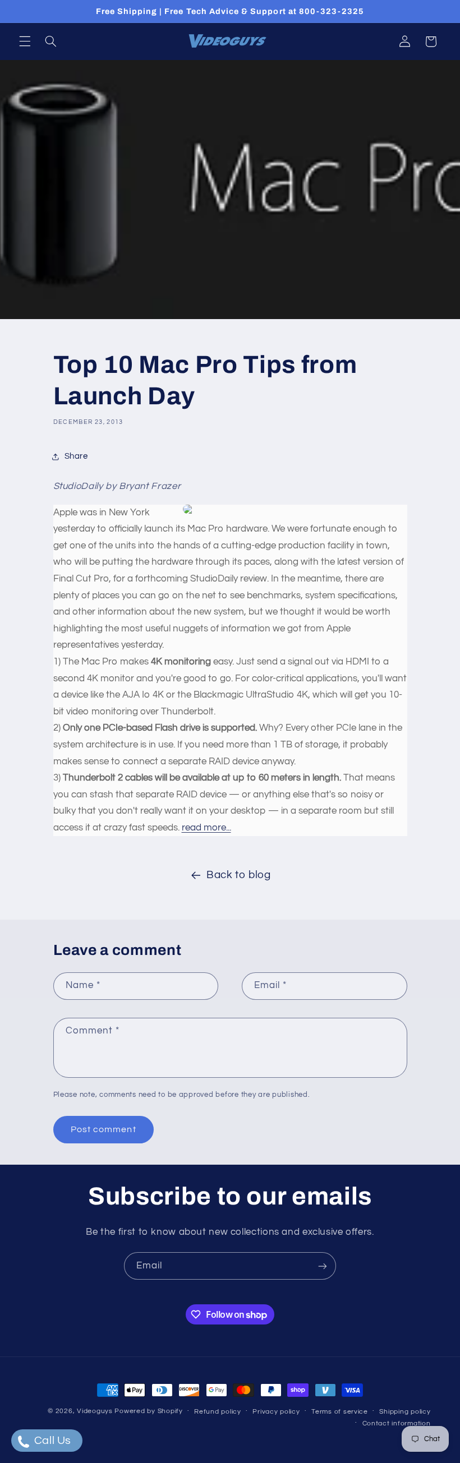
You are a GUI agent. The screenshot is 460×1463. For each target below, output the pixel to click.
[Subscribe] (322, 1266)
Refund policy (217, 1412)
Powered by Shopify (148, 1411)
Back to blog (238, 875)
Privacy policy (276, 1412)
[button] (25, 41)
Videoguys (95, 1411)
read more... (206, 828)
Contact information (396, 1423)
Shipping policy (404, 1412)
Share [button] (76, 456)
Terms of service (339, 1412)
